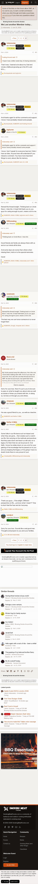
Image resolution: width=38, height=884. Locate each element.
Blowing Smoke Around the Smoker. (22, 598)
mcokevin (8, 645)
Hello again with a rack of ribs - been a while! (20, 643)
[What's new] (31, 3)
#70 (36, 496)
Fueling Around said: (8, 57)
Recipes (22, 836)
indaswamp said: (7, 142)
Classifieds (23, 849)
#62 (36, 113)
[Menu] (2, 3)
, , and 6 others (18, 215)
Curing (6, 695)
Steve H (7, 598)
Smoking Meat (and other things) (26, 844)
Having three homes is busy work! (17, 596)
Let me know (6, 15)
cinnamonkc (9, 615)
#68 (36, 408)
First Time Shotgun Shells (13, 699)
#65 (36, 228)
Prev (14, 38)
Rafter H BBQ (9, 624)
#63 (36, 137)
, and (18, 123)
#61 (36, 52)
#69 (36, 429)
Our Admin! (9, 622)
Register (6, 861)
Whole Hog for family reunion (15, 613)
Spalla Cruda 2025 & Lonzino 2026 (16, 691)
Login (5, 858)
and (12, 73)
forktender (8, 663)
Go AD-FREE (11, 865)
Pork (15, 615)
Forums (5, 840)
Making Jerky (8, 718)
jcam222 (8, 654)
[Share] (33, 52)
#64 (36, 202)
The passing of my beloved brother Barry (19, 652)
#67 (36, 364)
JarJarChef (9, 633)
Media (22, 840)
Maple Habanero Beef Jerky (20, 714)
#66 (36, 303)
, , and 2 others (17, 325)
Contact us (6, 843)
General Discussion (18, 654)
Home (5, 836)
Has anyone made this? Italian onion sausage (20, 722)
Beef (5, 703)
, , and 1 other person (19, 261)
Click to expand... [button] (19, 385)
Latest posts (5, 687)
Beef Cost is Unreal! (11, 706)
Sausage (7, 726)
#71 (36, 524)
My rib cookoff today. (12, 661)
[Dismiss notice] (35, 8)
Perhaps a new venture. (13, 605)
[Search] (36, 3)
